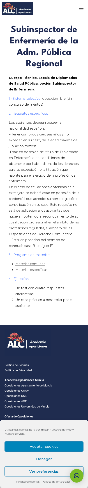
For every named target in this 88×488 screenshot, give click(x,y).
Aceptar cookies (44, 446)
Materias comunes (30, 264)
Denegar (44, 459)
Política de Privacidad (18, 370)
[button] (76, 476)
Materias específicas (31, 270)
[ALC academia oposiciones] (17, 8)
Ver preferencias (44, 471)
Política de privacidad (56, 481)
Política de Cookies (17, 365)
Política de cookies (27, 481)
